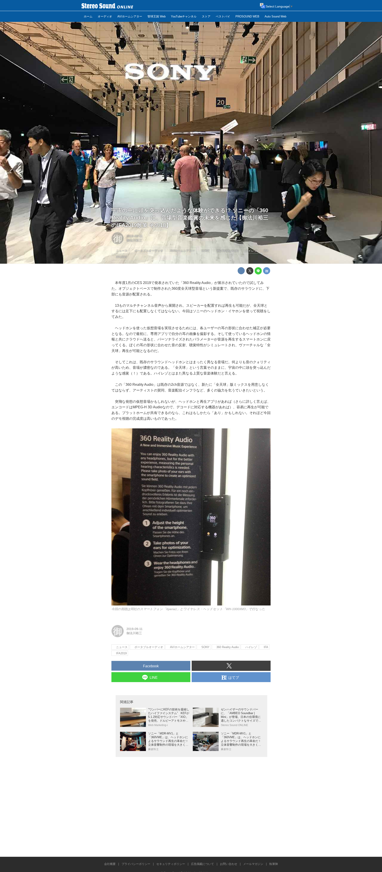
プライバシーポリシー (136, 864)
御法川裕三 (134, 240)
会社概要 (110, 864)
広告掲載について (202, 864)
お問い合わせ (228, 864)
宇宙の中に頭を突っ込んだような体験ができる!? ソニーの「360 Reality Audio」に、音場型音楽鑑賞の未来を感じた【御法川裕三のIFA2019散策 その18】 (189, 217)
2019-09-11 (134, 236)
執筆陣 (273, 864)
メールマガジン (253, 864)
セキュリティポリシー (170, 864)
